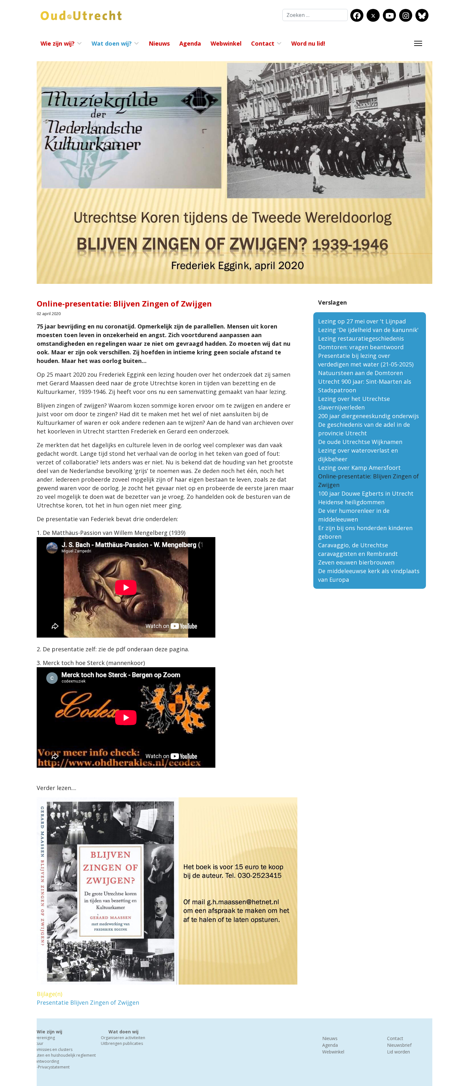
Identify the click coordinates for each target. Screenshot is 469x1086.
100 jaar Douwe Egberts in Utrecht (365, 493)
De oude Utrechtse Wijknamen (360, 442)
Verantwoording (44, 1061)
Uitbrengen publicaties (122, 1043)
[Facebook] (357, 16)
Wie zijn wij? (58, 43)
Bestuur (36, 1043)
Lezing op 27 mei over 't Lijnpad (362, 321)
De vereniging (42, 1037)
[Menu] (418, 43)
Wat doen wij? (112, 43)
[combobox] (315, 15)
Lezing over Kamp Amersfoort (359, 467)
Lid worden (398, 1052)
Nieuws (159, 43)
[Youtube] (389, 16)
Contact (262, 43)
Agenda (190, 43)
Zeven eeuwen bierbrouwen (356, 562)
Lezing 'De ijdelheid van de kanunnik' (368, 330)
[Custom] (422, 16)
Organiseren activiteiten (123, 1037)
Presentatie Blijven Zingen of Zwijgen (88, 1002)
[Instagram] (406, 16)
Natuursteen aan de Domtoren (360, 373)
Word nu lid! (308, 43)
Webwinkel (226, 43)
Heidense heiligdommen (351, 502)
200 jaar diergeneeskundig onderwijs (368, 416)
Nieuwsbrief (399, 1045)
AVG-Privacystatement (49, 1067)
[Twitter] (373, 16)
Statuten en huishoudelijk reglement (62, 1055)
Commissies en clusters (50, 1049)
